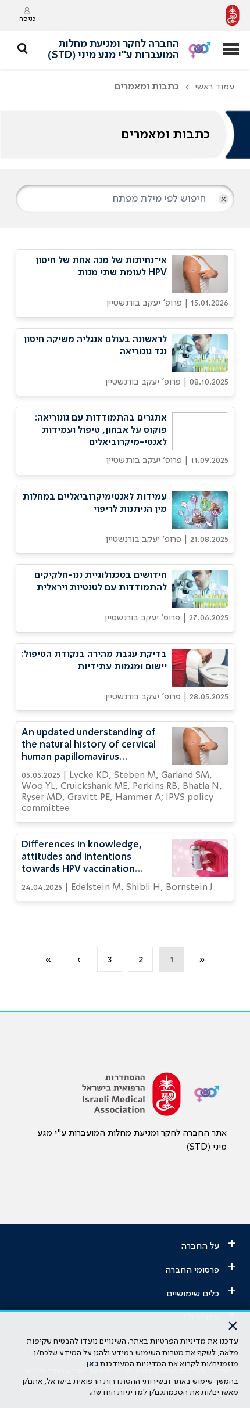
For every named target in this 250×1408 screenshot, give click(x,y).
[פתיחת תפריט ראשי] (231, 50)
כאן (92, 1364)
